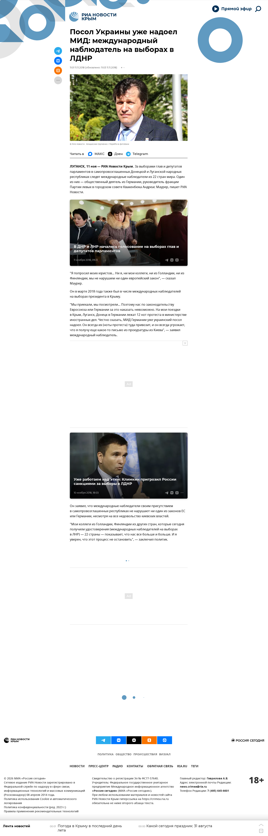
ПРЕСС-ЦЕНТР (98, 766)
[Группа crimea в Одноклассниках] (149, 740)
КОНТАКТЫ (135, 766)
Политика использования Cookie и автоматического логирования (40, 801)
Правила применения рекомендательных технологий (41, 811)
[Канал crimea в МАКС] (164, 740)
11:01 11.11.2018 (77, 67)
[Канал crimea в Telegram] (103, 740)
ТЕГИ (194, 766)
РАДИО (117, 766)
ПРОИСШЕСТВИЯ (145, 754)
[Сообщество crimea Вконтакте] (118, 740)
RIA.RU (182, 766)
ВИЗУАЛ (164, 754)
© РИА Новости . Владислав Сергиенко (89, 144)
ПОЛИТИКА (106, 754)
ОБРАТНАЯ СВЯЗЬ (160, 766)
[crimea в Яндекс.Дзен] (134, 740)
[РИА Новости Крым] (93, 16)
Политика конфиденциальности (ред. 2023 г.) (35, 807)
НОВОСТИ (77, 766)
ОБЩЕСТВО (123, 754)
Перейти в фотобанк (119, 144)
